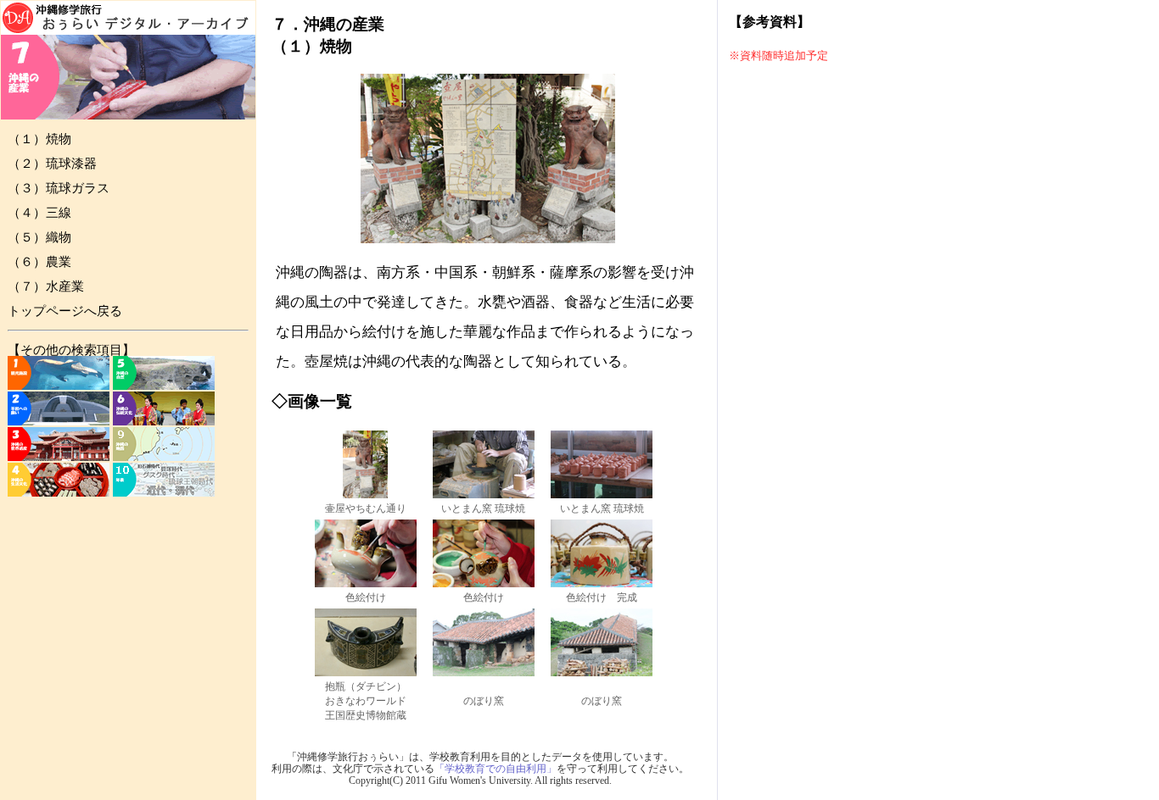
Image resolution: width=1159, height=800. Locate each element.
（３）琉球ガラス (58, 188)
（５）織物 (39, 237)
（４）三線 (39, 212)
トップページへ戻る (65, 311)
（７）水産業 (46, 286)
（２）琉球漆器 (52, 163)
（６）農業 (39, 262)
